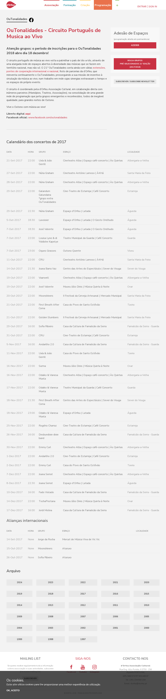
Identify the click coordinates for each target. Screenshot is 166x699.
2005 (146, 616)
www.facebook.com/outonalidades (47, 117)
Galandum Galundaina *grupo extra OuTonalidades (47, 196)
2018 (50, 593)
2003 (50, 628)
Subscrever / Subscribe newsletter (135, 81)
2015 (146, 593)
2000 (146, 628)
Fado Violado (46, 492)
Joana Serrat (46, 474)
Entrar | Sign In (147, 6)
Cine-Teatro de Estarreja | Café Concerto (86, 191)
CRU (41, 259)
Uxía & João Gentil (45, 162)
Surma (42, 366)
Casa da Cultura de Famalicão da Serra (85, 326)
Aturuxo (66, 548)
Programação (103, 5)
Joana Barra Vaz (47, 268)
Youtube (83, 672)
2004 (19, 628)
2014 (19, 605)
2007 (83, 616)
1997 (83, 639)
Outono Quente (72, 251)
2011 (115, 605)
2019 (19, 593)
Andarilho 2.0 (46, 344)
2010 (146, 605)
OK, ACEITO (13, 690)
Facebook (71, 672)
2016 (115, 593)
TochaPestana (47, 501)
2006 (115, 616)
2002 (83, 628)
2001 (115, 628)
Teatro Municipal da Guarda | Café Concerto (87, 238)
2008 (50, 616)
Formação (70, 5)
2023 (50, 582)
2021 (115, 582)
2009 (19, 616)
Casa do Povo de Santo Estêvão (81, 305)
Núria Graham (46, 173)
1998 (50, 639)
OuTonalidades (16, 19)
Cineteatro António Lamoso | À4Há (83, 173)
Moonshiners (46, 296)
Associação (51, 5)
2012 (83, 605)
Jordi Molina (45, 510)
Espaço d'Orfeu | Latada (76, 211)
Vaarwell (44, 278)
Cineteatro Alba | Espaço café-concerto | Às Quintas (93, 160)
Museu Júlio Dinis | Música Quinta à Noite (86, 286)
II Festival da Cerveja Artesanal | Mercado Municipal (92, 296)
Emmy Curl (45, 447)
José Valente (46, 229)
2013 (50, 605)
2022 (83, 582)
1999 (19, 639)
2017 (83, 593)
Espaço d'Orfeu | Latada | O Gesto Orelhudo (88, 220)
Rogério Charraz (48, 425)
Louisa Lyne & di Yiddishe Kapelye (48, 239)
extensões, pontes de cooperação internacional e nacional (56, 69)
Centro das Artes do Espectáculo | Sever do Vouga (92, 268)
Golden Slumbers (49, 317)
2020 (146, 582)
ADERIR (135, 45)
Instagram (94, 672)
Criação (85, 5)
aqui (27, 114)
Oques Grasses (47, 251)
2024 (19, 582)
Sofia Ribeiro (46, 326)
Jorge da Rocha (46, 539)
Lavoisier (44, 220)
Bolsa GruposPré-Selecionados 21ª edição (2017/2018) (135, 63)
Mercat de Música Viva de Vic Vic (81, 539)
